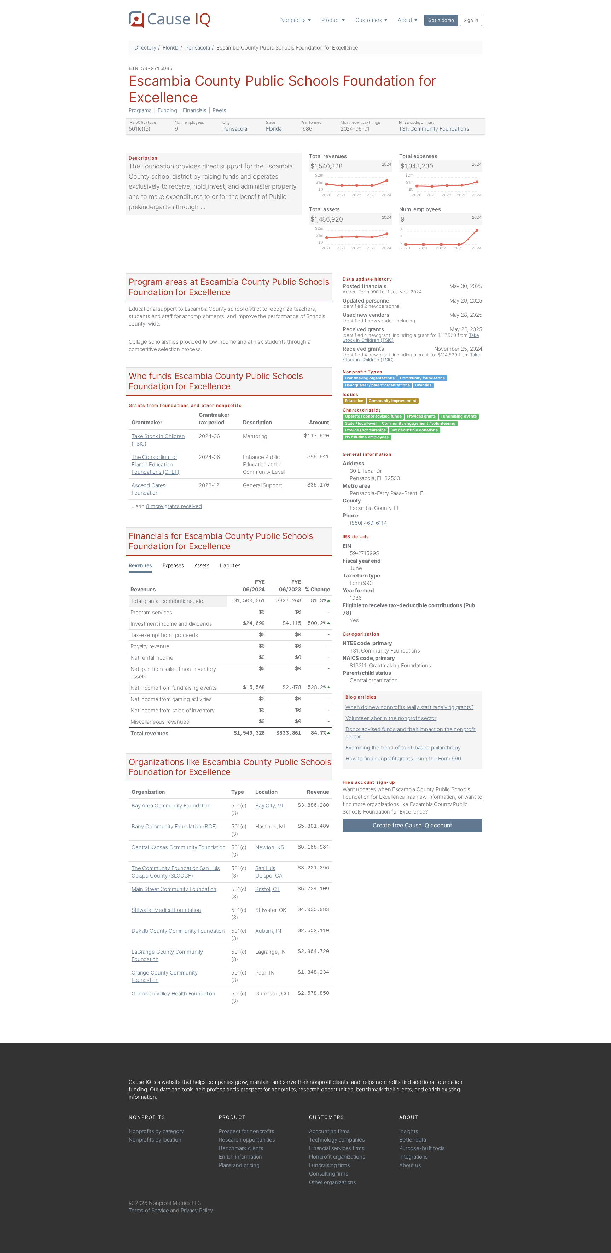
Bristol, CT (267, 889)
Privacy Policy (197, 1210)
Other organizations (332, 1182)
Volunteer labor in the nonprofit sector (390, 718)
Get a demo (441, 20)
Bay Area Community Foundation (171, 805)
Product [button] (331, 20)
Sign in (471, 20)
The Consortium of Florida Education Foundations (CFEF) (155, 464)
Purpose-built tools (422, 1148)
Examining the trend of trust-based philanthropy (403, 747)
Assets (201, 565)
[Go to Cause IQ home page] (169, 20)
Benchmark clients (241, 1148)
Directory (145, 47)
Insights (408, 1131)
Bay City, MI (269, 805)
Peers (219, 110)
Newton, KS (269, 847)
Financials (194, 110)
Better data (412, 1139)
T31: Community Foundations (434, 128)
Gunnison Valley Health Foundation (173, 993)
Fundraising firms (329, 1165)
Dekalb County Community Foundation (178, 930)
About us (410, 1165)
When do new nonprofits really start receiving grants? (409, 707)
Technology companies (337, 1139)
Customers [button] (369, 20)
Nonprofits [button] (293, 20)
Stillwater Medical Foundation (166, 910)
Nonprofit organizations (337, 1156)
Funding (167, 110)
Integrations (413, 1156)
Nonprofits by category (156, 1131)
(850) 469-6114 (368, 522)
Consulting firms (328, 1173)
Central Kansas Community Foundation (179, 847)
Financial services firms (336, 1148)
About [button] (406, 20)
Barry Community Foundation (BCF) (174, 826)
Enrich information (240, 1156)
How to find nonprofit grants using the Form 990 (403, 758)
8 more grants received (174, 506)
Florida (171, 47)
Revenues (140, 565)
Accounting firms (329, 1131)
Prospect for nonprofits (246, 1131)
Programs (140, 110)
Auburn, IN (268, 930)
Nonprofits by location (155, 1139)
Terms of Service (149, 1210)
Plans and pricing (239, 1165)
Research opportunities (247, 1139)
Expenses (173, 565)
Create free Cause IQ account (412, 825)
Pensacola (197, 47)
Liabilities (230, 565)
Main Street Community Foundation (174, 889)
